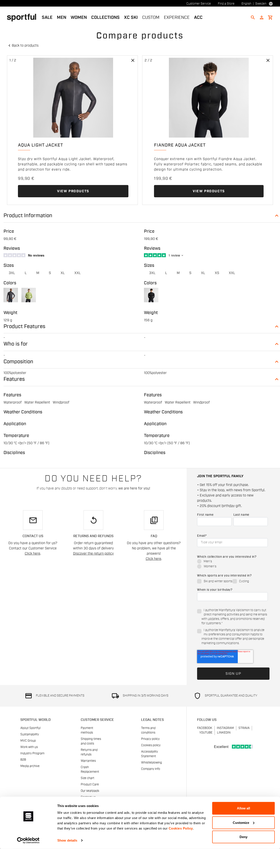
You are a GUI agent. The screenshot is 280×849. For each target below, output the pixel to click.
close (132, 60)
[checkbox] (232, 564)
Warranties (88, 760)
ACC (198, 17)
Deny (243, 837)
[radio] (232, 561)
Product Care (90, 784)
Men (61, 17)
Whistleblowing (151, 762)
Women (79, 17)
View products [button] (73, 191)
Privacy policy (150, 739)
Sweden (260, 3)
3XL (12, 273)
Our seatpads (90, 790)
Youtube (205, 732)
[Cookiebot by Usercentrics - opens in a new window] (28, 840)
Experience (177, 17)
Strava (244, 728)
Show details (67, 840)
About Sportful (30, 728)
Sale (47, 17)
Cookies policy (151, 745)
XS (217, 273)
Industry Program (32, 753)
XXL (77, 273)
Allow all (243, 808)
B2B (23, 759)
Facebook (204, 728)
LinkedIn (224, 732)
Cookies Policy (181, 828)
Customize (241, 822)
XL (63, 273)
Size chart (87, 778)
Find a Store (226, 3)
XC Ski (131, 17)
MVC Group (28, 740)
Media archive (30, 766)
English (246, 3)
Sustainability (29, 734)
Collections (105, 17)
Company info (150, 768)
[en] (23, 17)
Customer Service (198, 3)
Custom (150, 17)
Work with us (29, 747)
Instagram (225, 728)
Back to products (25, 45)
